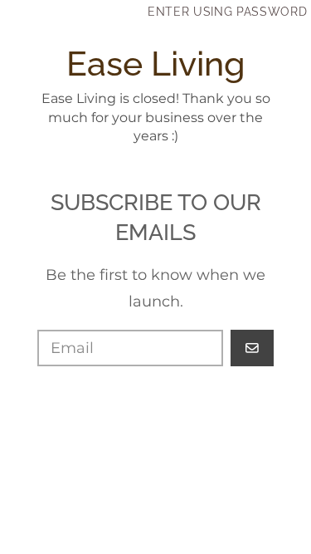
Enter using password (228, 11)
